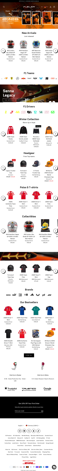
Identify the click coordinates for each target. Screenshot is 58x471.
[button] (54, 467)
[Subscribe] (54, 455)
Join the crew (43, 461)
